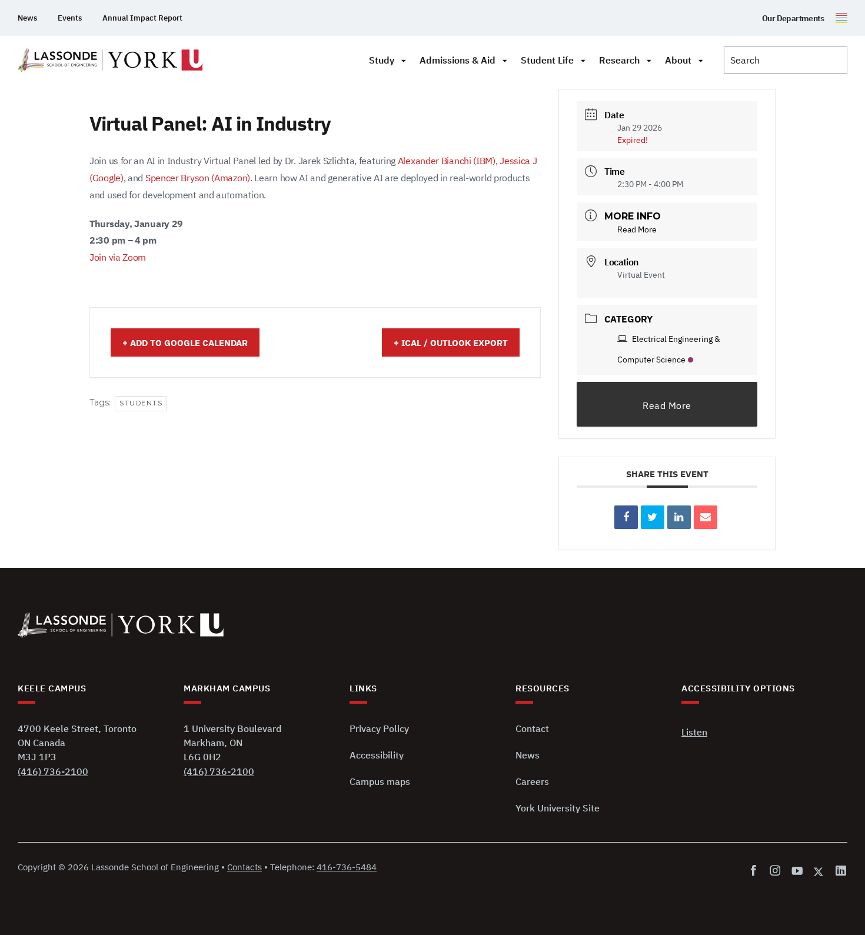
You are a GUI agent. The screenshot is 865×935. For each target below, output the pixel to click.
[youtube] (797, 871)
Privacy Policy (379, 728)
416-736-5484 (347, 867)
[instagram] (775, 871)
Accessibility (377, 755)
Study (381, 60)
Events (70, 18)
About (678, 60)
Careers (532, 781)
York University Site (557, 808)
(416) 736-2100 (53, 771)
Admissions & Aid (457, 60)
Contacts (244, 867)
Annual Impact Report (142, 18)
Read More (637, 229)
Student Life (547, 60)
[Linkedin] (679, 517)
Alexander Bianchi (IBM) (446, 161)
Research (619, 60)
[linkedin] (838, 871)
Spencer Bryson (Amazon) (197, 178)
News (27, 18)
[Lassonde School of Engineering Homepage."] (110, 60)
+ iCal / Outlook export (451, 342)
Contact (532, 728)
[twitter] (819, 871)
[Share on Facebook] (626, 517)
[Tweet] (652, 517)
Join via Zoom (117, 257)
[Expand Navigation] (403, 60)
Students (140, 403)
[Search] (785, 60)
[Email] (705, 517)
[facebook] (755, 871)
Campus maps (380, 781)
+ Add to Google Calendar (185, 342)
